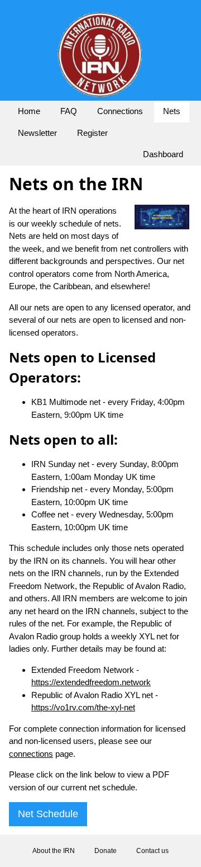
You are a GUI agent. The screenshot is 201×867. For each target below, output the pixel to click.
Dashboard (163, 154)
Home (29, 111)
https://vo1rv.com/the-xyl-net (83, 707)
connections (31, 753)
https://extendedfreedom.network (91, 682)
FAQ (68, 111)
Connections (120, 111)
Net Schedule (48, 813)
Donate (105, 851)
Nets (171, 111)
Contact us (152, 851)
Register (92, 133)
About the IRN (53, 851)
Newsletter (37, 133)
